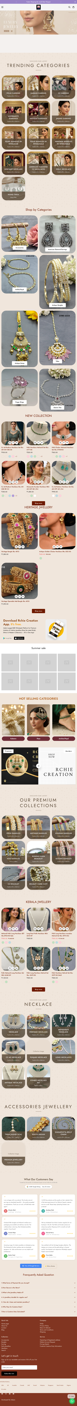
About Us (4, 1326)
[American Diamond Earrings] (57, 234)
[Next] (61, 2)
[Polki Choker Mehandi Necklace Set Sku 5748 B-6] (64, 433)
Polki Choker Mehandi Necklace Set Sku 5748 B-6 (62, 448)
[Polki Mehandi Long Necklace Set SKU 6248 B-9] (13, 959)
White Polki (28, 982)
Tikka (57, 361)
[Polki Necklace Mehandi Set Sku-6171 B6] (38, 433)
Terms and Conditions (46, 1330)
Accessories (20, 248)
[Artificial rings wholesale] (19, 387)
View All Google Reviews (32, 1266)
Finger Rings (19, 402)
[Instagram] (6, 1394)
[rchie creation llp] (38, 7)
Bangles (3, 1342)
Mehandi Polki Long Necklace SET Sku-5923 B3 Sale (12, 934)
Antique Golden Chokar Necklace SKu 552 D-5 (55, 551)
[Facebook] (2, 1394)
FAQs (41, 1324)
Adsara (13, 1400)
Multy (38, 456)
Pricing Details (44, 1344)
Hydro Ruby (3, 456)
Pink (13, 456)
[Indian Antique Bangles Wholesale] (57, 282)
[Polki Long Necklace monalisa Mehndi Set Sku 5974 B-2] (64, 919)
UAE (29, 1385)
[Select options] (9, 442)
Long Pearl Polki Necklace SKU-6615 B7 (37, 934)
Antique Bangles (57, 305)
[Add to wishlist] (13, 442)
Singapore (50, 1385)
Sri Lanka (3, 1389)
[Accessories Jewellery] (19, 233)
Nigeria (69, 1385)
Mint (9, 456)
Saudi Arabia (60, 1385)
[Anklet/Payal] (19, 274)
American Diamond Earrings (57, 249)
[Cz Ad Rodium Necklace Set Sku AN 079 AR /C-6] (64, 473)
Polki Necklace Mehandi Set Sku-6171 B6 (38, 448)
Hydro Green (6, 456)
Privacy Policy (44, 1326)
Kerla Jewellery (6, 1346)
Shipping (43, 1332)
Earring (3, 1344)
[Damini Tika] (57, 390)
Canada (22, 1385)
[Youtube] (13, 1394)
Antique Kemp (19, 363)
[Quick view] (16, 442)
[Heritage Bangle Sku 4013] (19, 531)
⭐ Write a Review (50, 1266)
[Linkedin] (9, 1394)
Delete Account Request (47, 1342)
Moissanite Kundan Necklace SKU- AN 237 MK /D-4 (38, 488)
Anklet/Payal (19, 289)
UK (8, 1385)
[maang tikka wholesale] (57, 338)
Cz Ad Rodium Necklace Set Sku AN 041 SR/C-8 (12, 448)
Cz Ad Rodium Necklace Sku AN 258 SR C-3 (12, 488)
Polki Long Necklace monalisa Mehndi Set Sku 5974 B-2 (62, 934)
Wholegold (63, 942)
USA (2, 1385)
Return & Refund (45, 1328)
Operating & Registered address (50, 1340)
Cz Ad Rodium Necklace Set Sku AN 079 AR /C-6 (63, 488)
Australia (14, 1385)
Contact (3, 1328)
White (35, 496)
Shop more (38, 503)
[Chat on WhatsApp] (72, 1401)
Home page (5, 1324)
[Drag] (38, 766)
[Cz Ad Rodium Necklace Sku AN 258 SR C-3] (13, 473)
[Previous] (16, 2)
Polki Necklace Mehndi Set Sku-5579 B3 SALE (62, 974)
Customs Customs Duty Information (51, 1346)
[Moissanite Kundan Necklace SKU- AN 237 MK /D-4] (38, 473)
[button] (73, 7)
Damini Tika (57, 407)
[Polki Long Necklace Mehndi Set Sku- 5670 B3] (38, 959)
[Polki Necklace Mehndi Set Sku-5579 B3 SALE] (64, 959)
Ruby (53, 456)
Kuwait (35, 1385)
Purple (13, 496)
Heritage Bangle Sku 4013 (10, 551)
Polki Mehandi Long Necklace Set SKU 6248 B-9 (12, 974)
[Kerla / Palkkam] (19, 339)
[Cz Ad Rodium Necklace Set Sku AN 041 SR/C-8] (13, 433)
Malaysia (42, 1385)
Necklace (4, 1348)
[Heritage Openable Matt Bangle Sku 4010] (19, 581)
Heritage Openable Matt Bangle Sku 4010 (15, 601)
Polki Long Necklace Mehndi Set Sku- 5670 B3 (37, 974)
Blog (2, 1330)
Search (3, 1350)
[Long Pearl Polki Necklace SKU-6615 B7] (38, 919)
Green (35, 456)
